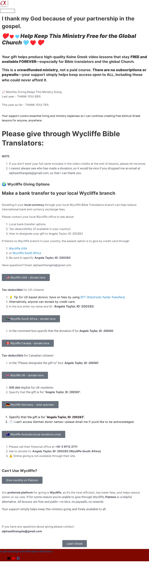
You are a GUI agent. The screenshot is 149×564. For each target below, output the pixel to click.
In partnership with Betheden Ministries (26, 551)
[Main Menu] (7, 11)
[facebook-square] (19, 558)
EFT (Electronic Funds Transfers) (102, 297)
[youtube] (14, 558)
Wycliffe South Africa (27, 253)
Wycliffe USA (18, 248)
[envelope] (9, 558)
